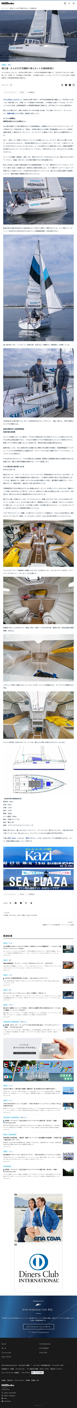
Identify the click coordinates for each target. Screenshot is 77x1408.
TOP (2, 8)
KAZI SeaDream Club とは (9, 1365)
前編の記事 (11, 113)
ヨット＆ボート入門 (57, 1365)
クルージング (6, 1357)
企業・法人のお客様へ (37, 1372)
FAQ (38, 1380)
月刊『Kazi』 (12, 838)
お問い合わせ (10, 1380)
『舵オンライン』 (31, 838)
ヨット (7, 8)
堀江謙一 (22, 92)
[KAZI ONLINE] (8, 1385)
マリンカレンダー (20, 1369)
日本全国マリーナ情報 (8, 1369)
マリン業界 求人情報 (32, 1369)
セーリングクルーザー (10, 92)
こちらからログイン (43, 1332)
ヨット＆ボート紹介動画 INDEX (42, 1365)
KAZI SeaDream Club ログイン (73, 3)
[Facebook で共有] (66, 85)
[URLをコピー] (73, 85)
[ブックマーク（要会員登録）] (11, 85)
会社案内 (4, 1380)
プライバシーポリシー (19, 1380)
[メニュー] (65, 3)
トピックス (43, 1352)
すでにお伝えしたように (11, 99)
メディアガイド (26, 1372)
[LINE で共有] (70, 85)
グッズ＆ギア (44, 1348)
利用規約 (28, 1380)
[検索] (69, 3)
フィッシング (6, 1352)
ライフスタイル (44, 1344)
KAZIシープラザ (44, 1369)
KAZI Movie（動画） (24, 1365)
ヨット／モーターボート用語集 (10, 1372)
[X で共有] (62, 85)
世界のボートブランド (56, 1369)
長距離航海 (31, 92)
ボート (4, 1348)
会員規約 (33, 1380)
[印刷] (31, 903)
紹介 (9, 65)
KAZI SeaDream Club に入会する (39, 1327)
